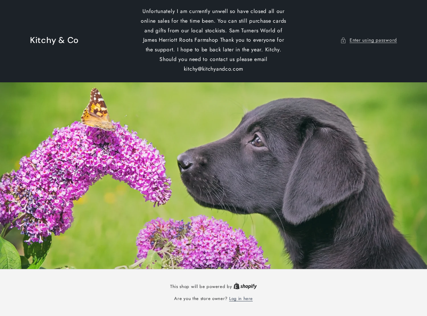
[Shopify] (245, 286)
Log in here (241, 298)
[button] (368, 40)
